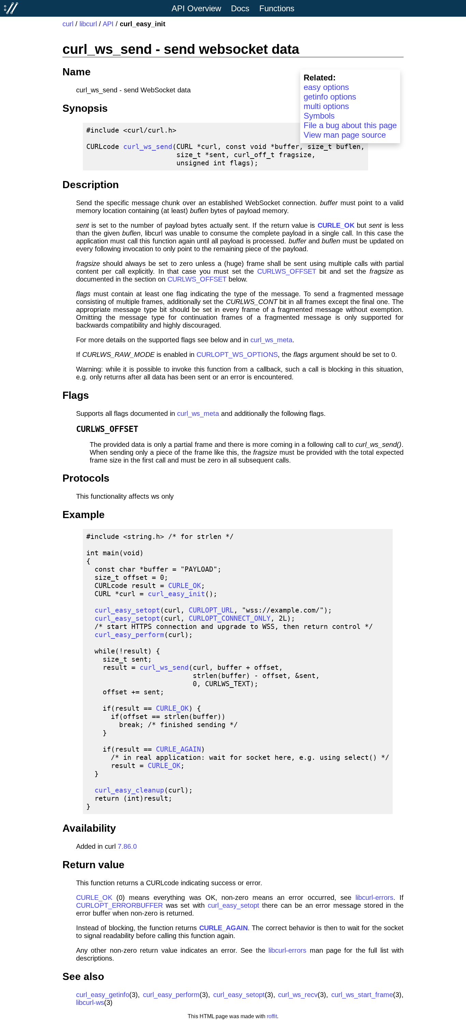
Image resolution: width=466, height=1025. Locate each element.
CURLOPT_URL (211, 610)
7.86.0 (127, 846)
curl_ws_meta (271, 340)
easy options (326, 87)
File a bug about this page (350, 125)
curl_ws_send (147, 146)
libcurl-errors (374, 897)
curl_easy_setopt (127, 610)
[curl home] (11, 8)
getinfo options (330, 96)
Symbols (319, 115)
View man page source (345, 134)
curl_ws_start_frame (362, 994)
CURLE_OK (336, 225)
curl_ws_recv (298, 994)
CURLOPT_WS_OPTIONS (237, 354)
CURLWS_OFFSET (286, 271)
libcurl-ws (90, 1002)
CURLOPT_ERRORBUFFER (119, 905)
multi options (326, 106)
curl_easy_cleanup (129, 790)
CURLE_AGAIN (178, 749)
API (108, 24)
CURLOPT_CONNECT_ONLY (230, 618)
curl (67, 24)
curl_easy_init (176, 594)
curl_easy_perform (129, 635)
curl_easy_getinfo (102, 994)
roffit (272, 1016)
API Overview (196, 8)
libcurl (88, 24)
